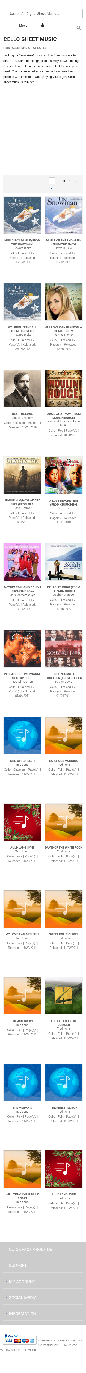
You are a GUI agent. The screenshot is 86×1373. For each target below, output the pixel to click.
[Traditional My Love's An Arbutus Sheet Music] (22, 909)
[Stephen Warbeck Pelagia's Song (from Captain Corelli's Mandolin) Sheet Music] (63, 561)
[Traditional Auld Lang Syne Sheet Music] (22, 822)
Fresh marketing (70, 1340)
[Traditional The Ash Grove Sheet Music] (22, 995)
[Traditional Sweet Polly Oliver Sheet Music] (63, 909)
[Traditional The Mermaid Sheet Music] (22, 1082)
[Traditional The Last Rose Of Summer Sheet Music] (63, 995)
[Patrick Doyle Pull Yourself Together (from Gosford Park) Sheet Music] (63, 648)
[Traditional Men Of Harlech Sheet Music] (22, 735)
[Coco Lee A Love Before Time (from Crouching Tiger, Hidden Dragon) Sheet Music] (63, 475)
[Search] (78, 6)
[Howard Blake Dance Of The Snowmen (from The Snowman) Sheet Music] (63, 215)
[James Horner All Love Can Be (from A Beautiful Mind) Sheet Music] (63, 301)
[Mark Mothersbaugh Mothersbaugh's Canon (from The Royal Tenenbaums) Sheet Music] (22, 562)
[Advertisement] (43, 130)
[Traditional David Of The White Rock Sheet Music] (63, 822)
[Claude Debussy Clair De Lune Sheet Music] (22, 388)
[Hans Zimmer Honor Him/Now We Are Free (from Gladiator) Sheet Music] (22, 475)
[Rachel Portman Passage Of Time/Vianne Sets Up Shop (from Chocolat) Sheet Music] (22, 648)
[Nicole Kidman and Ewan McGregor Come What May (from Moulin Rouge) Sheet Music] (63, 388)
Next (51, 188)
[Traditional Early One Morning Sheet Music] (63, 735)
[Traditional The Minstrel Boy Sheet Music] (63, 1082)
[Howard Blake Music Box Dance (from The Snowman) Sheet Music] (22, 215)
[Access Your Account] (43, 26)
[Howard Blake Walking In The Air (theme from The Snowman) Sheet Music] (22, 301)
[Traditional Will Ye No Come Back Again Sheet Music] (22, 1169)
